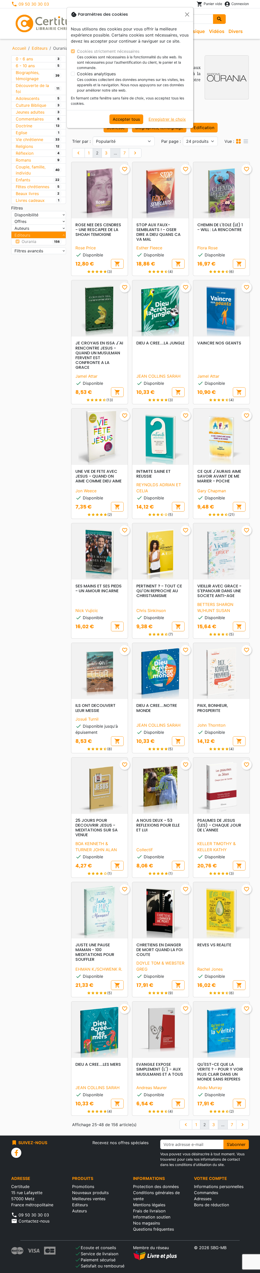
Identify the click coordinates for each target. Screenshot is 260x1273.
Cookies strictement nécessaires (108, 51)
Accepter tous (126, 119)
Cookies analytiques (96, 73)
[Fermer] (187, 14)
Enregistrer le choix (167, 119)
